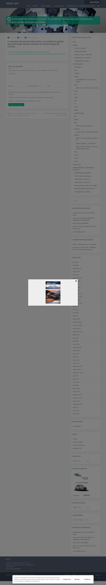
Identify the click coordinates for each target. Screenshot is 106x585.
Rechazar (77, 579)
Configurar (87, 579)
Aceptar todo (67, 579)
